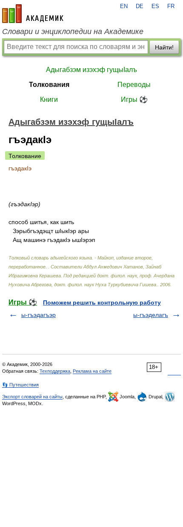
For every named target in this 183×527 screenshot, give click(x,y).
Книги (49, 99)
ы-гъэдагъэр (38, 314)
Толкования (49, 84)
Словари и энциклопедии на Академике (72, 31)
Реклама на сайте (92, 371)
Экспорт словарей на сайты (32, 396)
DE (139, 6)
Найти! (164, 47)
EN (124, 6)
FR (170, 6)
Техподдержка (55, 371)
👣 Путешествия (20, 384)
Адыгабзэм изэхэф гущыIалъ (91, 69)
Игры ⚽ (134, 99)
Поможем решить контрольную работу (102, 302)
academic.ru (32, 13)
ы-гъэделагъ (150, 314)
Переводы (134, 84)
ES (155, 6)
